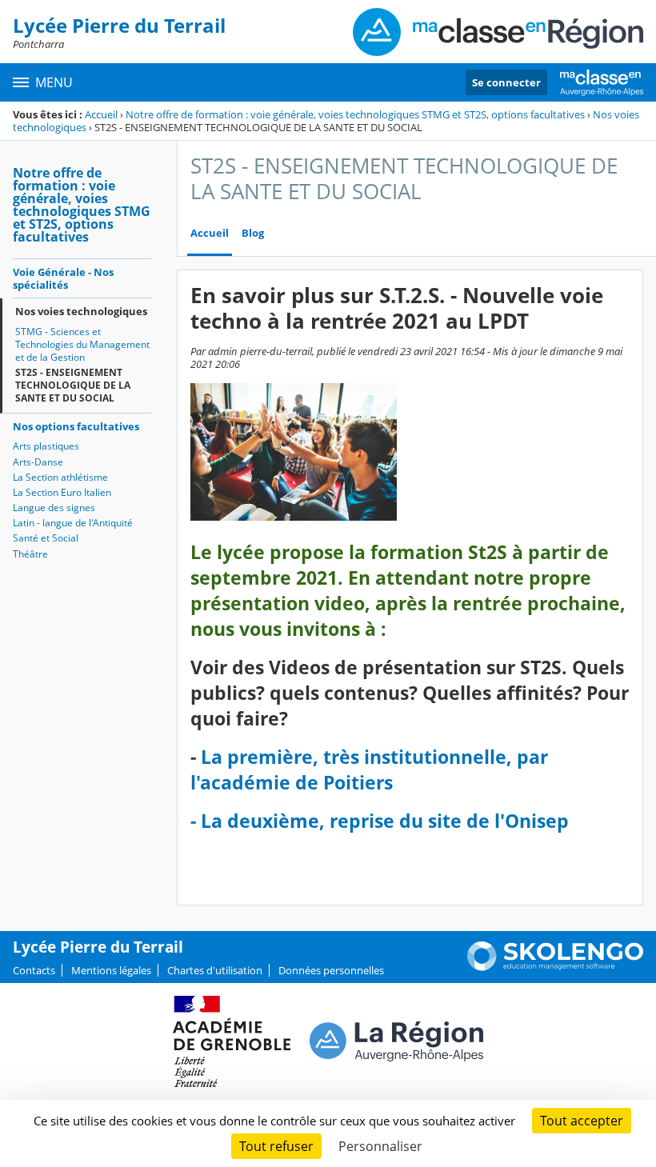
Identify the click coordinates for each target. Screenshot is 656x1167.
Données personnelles (331, 970)
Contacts (34, 970)
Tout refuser (276, 1146)
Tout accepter (581, 1120)
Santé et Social (45, 538)
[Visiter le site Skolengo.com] (555, 967)
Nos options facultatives (76, 426)
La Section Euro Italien (62, 492)
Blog (253, 233)
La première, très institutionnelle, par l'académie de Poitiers (369, 770)
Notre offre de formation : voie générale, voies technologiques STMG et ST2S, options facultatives (355, 114)
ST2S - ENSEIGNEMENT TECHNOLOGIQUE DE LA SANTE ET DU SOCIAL (72, 385)
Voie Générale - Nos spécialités (63, 278)
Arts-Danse (38, 462)
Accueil (101, 114)
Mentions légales (111, 970)
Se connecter (506, 82)
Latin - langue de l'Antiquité (73, 523)
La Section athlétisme (60, 477)
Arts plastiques (46, 446)
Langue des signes (54, 507)
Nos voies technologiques (81, 311)
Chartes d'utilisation (214, 970)
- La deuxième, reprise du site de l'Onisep (379, 821)
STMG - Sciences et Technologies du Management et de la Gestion (82, 344)
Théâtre (30, 554)
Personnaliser (380, 1146)
